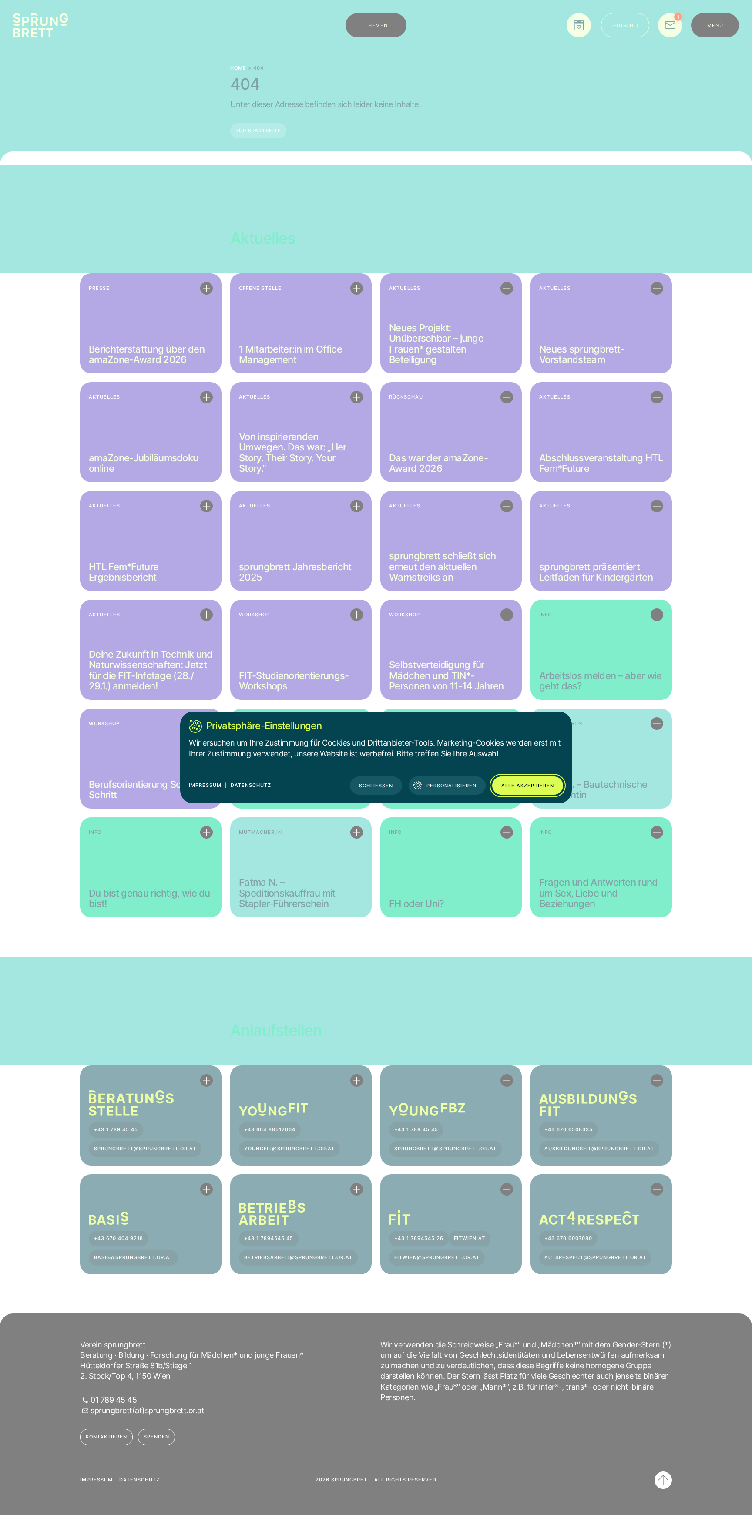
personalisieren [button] (451, 786)
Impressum (205, 785)
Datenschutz (251, 785)
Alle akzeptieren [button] (527, 786)
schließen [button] (376, 786)
